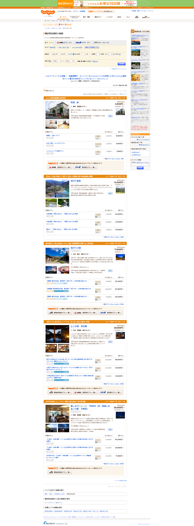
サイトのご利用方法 (137, 7)
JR (87, 517)
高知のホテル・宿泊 (56, 28)
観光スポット (140, 162)
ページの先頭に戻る (121, 480)
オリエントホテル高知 (137, 108)
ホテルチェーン (54, 517)
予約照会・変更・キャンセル (139, 10)
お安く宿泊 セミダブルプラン (55, 143)
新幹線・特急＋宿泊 (103, 42)
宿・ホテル (49, 42)
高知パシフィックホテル (138, 99)
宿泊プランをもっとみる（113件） (114, 304)
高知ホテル (134, 117)
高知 (50, 494)
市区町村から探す (59, 494)
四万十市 (95, 511)
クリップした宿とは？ (144, 139)
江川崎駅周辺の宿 (136, 154)
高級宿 (68, 20)
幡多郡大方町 (104, 511)
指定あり (95, 61)
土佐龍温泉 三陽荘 (136, 83)
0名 (119, 54)
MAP (110, 116)
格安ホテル (59, 502)
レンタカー (109, 17)
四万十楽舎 (76, 181)
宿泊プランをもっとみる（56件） (114, 464)
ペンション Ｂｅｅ (136, 60)
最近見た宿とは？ (145, 144)
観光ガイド (109, 517)
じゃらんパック (74, 17)
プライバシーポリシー (144, 524)
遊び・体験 (86, 17)
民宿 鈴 (75, 102)
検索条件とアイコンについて (119, 69)
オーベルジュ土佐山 (136, 46)
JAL (89, 517)
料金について (123, 94)
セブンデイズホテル (136, 71)
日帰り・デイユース (76, 20)
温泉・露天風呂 (72, 517)
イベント (147, 162)
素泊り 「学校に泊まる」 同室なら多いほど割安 (61, 229)
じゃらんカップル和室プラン (55, 151)
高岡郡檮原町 (58, 511)
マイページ (150, 10)
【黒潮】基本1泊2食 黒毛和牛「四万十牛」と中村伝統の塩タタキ (66, 281)
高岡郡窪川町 (68, 511)
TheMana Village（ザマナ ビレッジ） (139, 36)
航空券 (119, 17)
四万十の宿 (76, 248)
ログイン (75, 11)
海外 (137, 17)
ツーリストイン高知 (136, 91)
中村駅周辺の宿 (135, 152)
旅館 (46, 494)
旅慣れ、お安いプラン (53, 135)
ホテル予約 (47, 28)
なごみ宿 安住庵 (79, 326)
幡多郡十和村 (87, 511)
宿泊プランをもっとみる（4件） (115, 159)
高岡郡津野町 (49, 511)
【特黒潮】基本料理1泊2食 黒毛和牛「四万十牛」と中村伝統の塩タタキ (68, 289)
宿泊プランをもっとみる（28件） (114, 384)
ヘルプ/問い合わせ (148, 7)
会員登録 (82, 11)
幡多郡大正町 (78, 511)
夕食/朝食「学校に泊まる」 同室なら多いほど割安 (62, 214)
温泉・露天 (62, 20)
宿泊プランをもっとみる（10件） (114, 237)
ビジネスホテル (49, 502)
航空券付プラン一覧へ (64, 167)
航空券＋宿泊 (67, 42)
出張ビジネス (55, 20)
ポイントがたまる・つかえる (51, 24)
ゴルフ (128, 17)
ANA (91, 517)
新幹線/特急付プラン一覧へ (62, 312)
